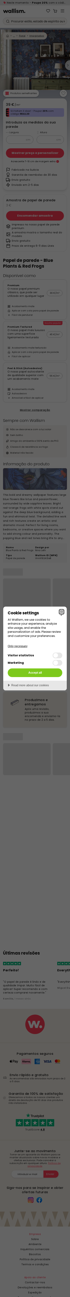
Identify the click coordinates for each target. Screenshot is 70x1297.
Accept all (35, 672)
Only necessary (17, 646)
